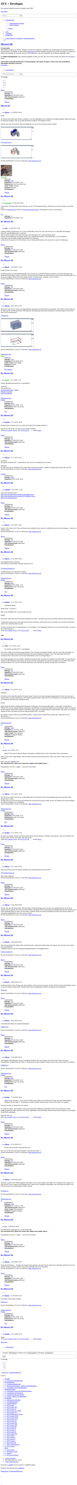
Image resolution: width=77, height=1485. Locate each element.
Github (16, 390)
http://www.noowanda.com (9, 498)
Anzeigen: (5, 1353)
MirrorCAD (7, 44)
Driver (15, 430)
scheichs (3, 474)
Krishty (3, 400)
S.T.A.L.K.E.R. (24, 430)
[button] (5, 87)
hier (72, 56)
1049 (12, 477)
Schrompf (4, 177)
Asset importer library (7, 390)
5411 (12, 181)
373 (12, 93)
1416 (12, 359)
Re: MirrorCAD (7, 196)
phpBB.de (21, 1468)
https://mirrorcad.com (35, 161)
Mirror (3, 90)
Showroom (30, 51)
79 (11, 216)
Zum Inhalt (4, 11)
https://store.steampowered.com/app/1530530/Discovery (17, 494)
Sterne (39, 430)
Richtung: (42, 1353)
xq (1, 724)
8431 (12, 403)
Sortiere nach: (22, 1353)
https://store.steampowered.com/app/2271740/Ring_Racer (18, 496)
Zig (18, 767)
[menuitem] (16, 23)
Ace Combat (8, 430)
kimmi (3, 356)
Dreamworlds (12, 209)
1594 (12, 728)
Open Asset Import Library (31, 209)
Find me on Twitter (6, 391)
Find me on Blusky (6, 393)
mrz (2, 214)
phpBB (10, 1465)
